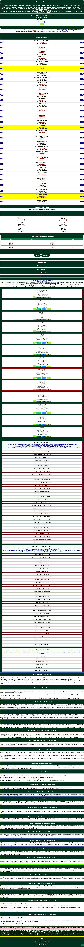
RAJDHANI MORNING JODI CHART (42, 577)
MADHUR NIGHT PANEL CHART (42, 519)
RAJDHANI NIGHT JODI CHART (42, 636)
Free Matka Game (42, 266)
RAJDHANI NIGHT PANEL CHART (42, 533)
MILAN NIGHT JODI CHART (41, 633)
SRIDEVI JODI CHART (42, 568)
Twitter (44, 297)
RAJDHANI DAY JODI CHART (42, 591)
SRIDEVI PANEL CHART (42, 465)
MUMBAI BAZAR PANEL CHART (42, 539)
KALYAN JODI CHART (42, 602)
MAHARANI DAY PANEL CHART (42, 502)
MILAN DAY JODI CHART (42, 588)
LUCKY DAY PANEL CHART (42, 460)
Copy (34, 297)
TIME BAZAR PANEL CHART (42, 477)
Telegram (49, 297)
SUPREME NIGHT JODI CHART (42, 625)
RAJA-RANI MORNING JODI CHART (42, 557)
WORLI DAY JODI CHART (42, 596)
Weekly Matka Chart (42, 269)
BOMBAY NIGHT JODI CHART (42, 616)
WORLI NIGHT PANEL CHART (42, 527)
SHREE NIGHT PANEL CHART (42, 511)
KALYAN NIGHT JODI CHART (42, 639)
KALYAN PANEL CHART (42, 499)
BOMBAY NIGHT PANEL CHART (42, 513)
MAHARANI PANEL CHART (42, 463)
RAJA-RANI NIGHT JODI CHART (42, 611)
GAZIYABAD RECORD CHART (42, 661)
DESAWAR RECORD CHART (41, 670)
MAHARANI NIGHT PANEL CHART (42, 516)
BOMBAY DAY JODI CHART (42, 574)
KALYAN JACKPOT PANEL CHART (42, 482)
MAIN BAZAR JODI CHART (42, 644)
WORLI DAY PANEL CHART (42, 494)
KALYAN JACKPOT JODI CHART (42, 585)
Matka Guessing (42, 259)
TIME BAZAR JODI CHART (42, 580)
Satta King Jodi (42, 262)
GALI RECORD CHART (42, 667)
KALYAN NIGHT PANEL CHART (42, 536)
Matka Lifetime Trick (42, 272)
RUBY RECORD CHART (42, 656)
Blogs (42, 938)
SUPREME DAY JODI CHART (42, 594)
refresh (82, 944)
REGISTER (45, 255)
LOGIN (37, 255)
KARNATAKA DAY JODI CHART (42, 554)
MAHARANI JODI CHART (42, 565)
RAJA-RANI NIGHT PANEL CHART (42, 508)
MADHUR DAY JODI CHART (42, 582)
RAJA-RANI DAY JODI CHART (42, 571)
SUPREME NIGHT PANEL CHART (42, 522)
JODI (2, 42)
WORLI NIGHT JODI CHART (41, 630)
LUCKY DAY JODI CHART (42, 563)
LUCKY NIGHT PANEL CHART (42, 525)
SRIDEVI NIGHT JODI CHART (42, 599)
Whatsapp (39, 297)
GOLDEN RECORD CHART (42, 664)
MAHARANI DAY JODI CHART (42, 605)
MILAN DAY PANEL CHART (42, 485)
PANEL (82, 42)
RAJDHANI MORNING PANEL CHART (42, 474)
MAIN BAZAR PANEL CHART (42, 542)
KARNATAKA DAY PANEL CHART (42, 451)
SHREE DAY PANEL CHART (42, 457)
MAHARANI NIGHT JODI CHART (42, 619)
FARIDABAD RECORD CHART (42, 659)
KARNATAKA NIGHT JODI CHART (42, 608)
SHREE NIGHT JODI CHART (42, 613)
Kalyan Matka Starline (42, 276)
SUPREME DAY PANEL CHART (42, 491)
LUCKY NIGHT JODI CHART (42, 627)
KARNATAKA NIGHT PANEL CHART (42, 505)
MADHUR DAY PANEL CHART (42, 480)
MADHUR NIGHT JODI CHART (42, 622)
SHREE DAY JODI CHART (42, 560)
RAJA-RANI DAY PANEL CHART (42, 468)
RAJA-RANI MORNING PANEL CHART (42, 454)
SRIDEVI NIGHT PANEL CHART (42, 496)
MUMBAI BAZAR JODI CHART (42, 642)
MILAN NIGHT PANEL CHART (42, 530)
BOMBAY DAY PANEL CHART (42, 471)
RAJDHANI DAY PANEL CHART (42, 488)
